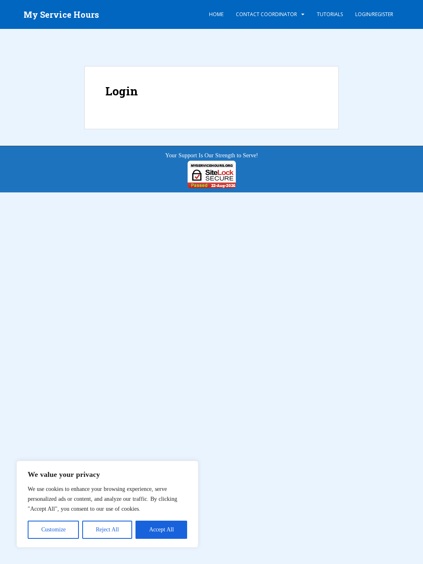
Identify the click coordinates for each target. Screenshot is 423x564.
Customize (53, 529)
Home (216, 14)
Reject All (107, 529)
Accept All (161, 529)
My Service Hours (61, 14)
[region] (107, 504)
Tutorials (330, 14)
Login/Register (374, 14)
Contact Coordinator (266, 14)
